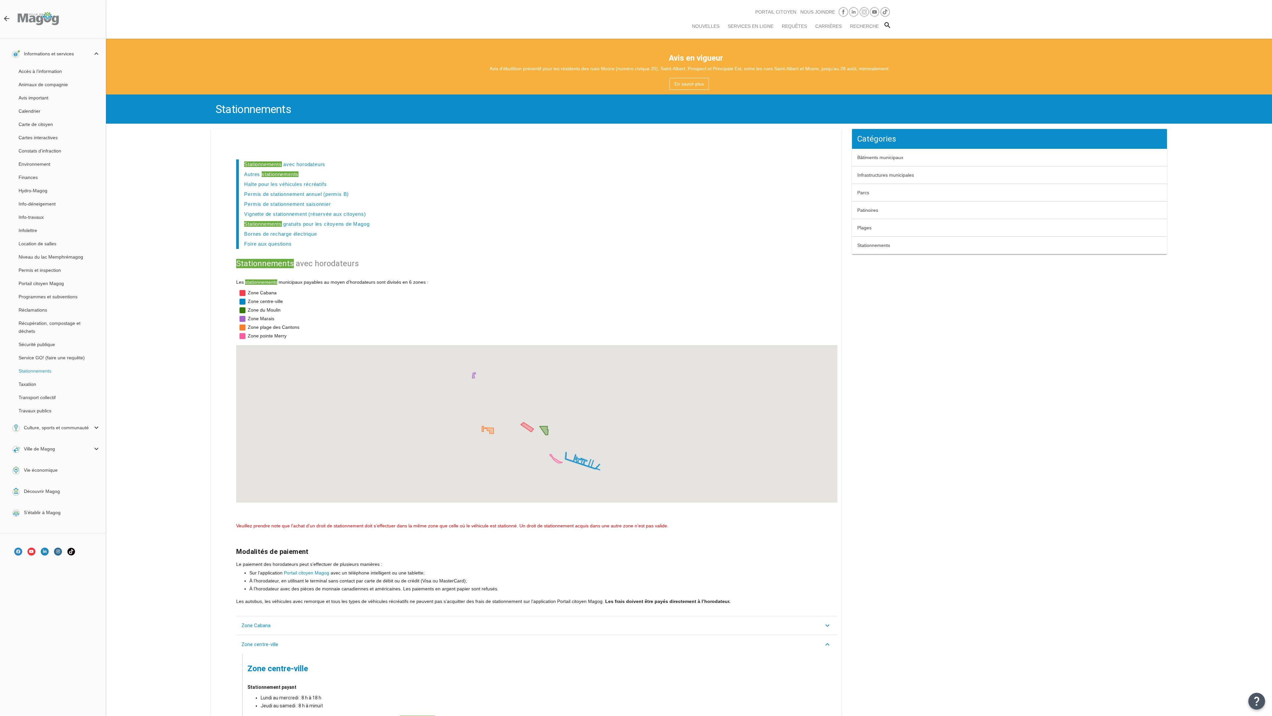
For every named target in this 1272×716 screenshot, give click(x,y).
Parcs (863, 192)
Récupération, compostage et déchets (49, 327)
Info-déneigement (37, 204)
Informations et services (49, 53)
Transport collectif (37, 397)
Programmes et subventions (48, 296)
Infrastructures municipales (885, 175)
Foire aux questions (268, 244)
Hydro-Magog (33, 190)
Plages (864, 227)
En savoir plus (689, 84)
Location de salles (37, 243)
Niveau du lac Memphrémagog (51, 257)
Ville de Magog (39, 448)
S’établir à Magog (42, 512)
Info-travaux (31, 217)
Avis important (33, 97)
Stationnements (35, 371)
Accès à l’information (40, 71)
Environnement (34, 164)
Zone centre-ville (259, 644)
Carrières (828, 26)
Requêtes (794, 26)
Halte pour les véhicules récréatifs (285, 184)
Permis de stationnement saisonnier (287, 204)
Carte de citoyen (36, 124)
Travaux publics (35, 410)
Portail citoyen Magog (41, 283)
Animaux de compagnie (43, 84)
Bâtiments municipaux (880, 157)
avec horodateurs (284, 164)
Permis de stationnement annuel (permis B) (296, 194)
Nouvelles (705, 26)
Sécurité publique (37, 344)
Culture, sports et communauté (56, 427)
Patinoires (867, 210)
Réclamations (33, 310)
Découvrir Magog (42, 491)
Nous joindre (817, 12)
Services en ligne (750, 26)
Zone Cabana (256, 625)
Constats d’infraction (40, 150)
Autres (271, 174)
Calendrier (29, 111)
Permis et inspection (40, 270)
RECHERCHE (864, 26)
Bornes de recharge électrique (280, 234)
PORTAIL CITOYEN (775, 12)
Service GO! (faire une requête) (52, 357)
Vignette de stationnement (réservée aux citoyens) (305, 214)
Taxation (27, 384)
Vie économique (41, 470)
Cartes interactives (38, 137)
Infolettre (28, 230)
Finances (28, 177)
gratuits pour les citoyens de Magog (306, 224)
